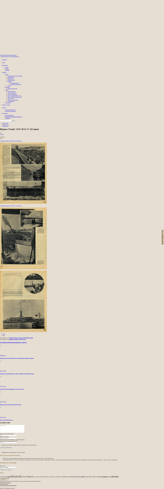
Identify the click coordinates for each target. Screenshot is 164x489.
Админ (1, 134)
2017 (92, 476)
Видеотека (5, 65)
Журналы (7, 87)
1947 (41, 476)
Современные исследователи (15, 76)
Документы (8, 102)
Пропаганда (11, 78)
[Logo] (5, 56)
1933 (5, 476)
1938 (23, 476)
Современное (11, 101)
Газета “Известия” (12, 93)
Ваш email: (2, 466)
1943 (35, 476)
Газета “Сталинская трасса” (14, 95)
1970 (54, 476)
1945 (37, 476)
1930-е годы (11, 98)
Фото (4, 62)
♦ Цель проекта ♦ (4, 484)
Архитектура (11, 77)
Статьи (4, 107)
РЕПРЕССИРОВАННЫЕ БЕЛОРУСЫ (13, 117)
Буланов (104, 476)
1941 (32, 476)
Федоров (114, 476)
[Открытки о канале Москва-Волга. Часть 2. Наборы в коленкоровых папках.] (7, 369)
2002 (73, 476)
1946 (39, 476)
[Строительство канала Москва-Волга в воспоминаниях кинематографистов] (7, 354)
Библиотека (5, 126)
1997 (66, 476)
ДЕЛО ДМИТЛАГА (9, 115)
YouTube (7, 70)
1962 (52, 476)
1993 (62, 476)
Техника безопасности (15, 84)
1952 (43, 476)
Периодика (5, 123)
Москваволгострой (12, 88)
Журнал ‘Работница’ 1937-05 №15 (17, 339)
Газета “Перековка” (12, 94)
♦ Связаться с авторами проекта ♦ (8, 485)
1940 (29, 476)
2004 (78, 476)
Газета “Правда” (12, 91)
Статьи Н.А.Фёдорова (10, 111)
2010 (85, 476)
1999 (68, 476)
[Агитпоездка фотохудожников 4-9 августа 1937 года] (7, 385)
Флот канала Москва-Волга (6, 420)
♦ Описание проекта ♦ (5, 482)
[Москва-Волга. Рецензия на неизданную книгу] (7, 400)
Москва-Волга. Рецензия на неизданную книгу (10, 404)
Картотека (5, 113)
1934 (8, 476)
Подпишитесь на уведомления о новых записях (13, 452)
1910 (1, 476)
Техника (10, 81)
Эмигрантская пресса (13, 100)
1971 (55, 476)
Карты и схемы (6, 105)
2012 (90, 476)
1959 (49, 476)
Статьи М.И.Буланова (10, 110)
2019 (96, 476)
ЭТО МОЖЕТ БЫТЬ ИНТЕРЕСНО (9, 342)
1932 (3, 476)
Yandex (7, 67)
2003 (75, 476)
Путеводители (11, 80)
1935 (12, 476)
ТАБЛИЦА (7, 118)
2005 (80, 476)
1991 (59, 476)
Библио (4, 72)
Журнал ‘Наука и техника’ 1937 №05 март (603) (21, 337)
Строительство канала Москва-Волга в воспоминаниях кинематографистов (17, 358)
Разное (9, 85)
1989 (58, 476)
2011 (87, 476)
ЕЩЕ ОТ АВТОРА (22, 342)
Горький (109, 476)
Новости (5, 59)
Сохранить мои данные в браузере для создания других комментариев (19, 445)
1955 (45, 476)
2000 (70, 476)
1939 (26, 476)
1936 (16, 476)
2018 (94, 476)
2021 (101, 476)
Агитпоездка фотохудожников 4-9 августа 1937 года (12, 389)
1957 (48, 476)
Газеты (6, 90)
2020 (98, 476)
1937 (4, 335)
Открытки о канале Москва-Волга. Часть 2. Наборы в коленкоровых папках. (17, 373)
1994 (64, 476)
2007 (82, 476)
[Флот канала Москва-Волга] (7, 416)
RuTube (7, 69)
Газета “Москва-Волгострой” (15, 97)
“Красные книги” (14, 83)
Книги (6, 74)
